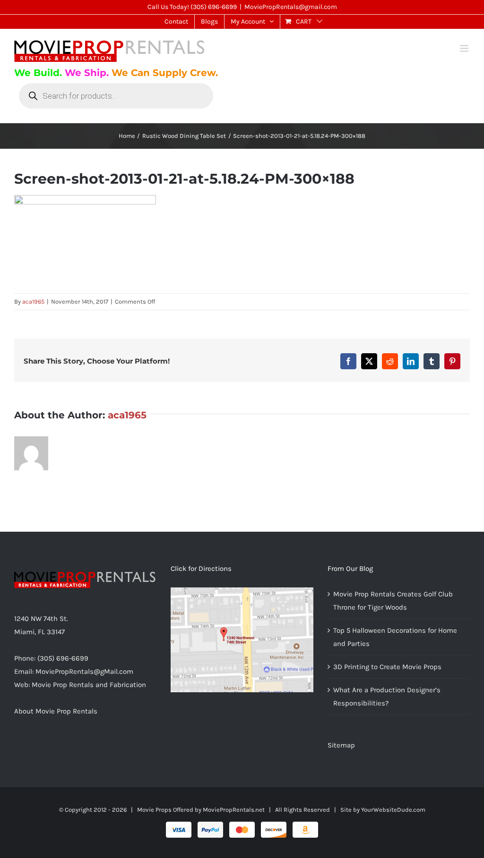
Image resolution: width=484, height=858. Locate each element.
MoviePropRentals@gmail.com (290, 7)
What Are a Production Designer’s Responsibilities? (387, 696)
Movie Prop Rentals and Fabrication (89, 684)
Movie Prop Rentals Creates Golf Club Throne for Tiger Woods (393, 601)
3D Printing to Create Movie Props (387, 667)
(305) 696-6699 (213, 7)
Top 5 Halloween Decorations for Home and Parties (395, 637)
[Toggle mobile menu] (465, 48)
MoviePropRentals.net (234, 809)
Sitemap (341, 745)
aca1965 (33, 301)
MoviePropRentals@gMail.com (84, 671)
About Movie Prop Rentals (55, 711)
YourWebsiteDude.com (393, 809)
